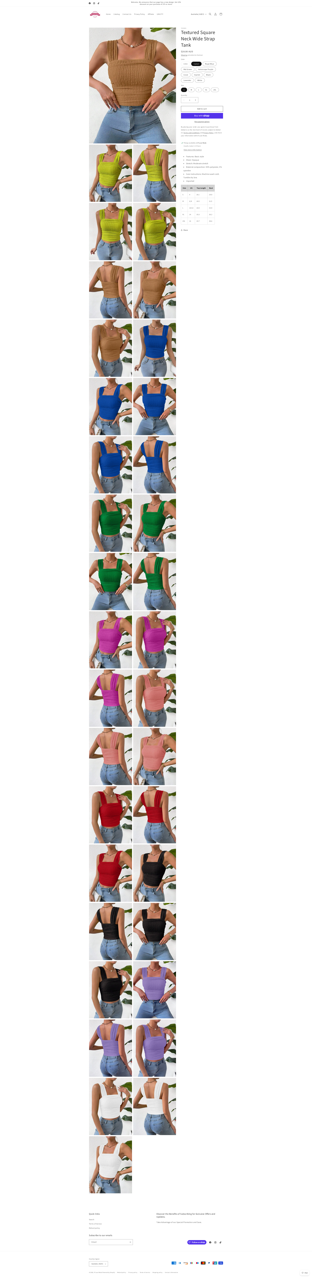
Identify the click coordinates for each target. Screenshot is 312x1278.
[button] (210, 14)
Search (91, 1219)
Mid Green (188, 69)
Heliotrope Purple (205, 69)
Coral (186, 75)
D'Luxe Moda (98, 1272)
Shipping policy (157, 1272)
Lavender (187, 80)
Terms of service (145, 1272)
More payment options (202, 121)
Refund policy (94, 1228)
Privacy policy (132, 1272)
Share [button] (185, 230)
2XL (214, 90)
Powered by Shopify (108, 1272)
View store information (193, 150)
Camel (196, 64)
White (199, 80)
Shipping (184, 55)
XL (206, 90)
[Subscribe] (130, 1242)
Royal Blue (209, 64)
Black (208, 75)
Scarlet (197, 75)
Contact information (171, 1272)
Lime (187, 64)
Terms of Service (95, 1224)
